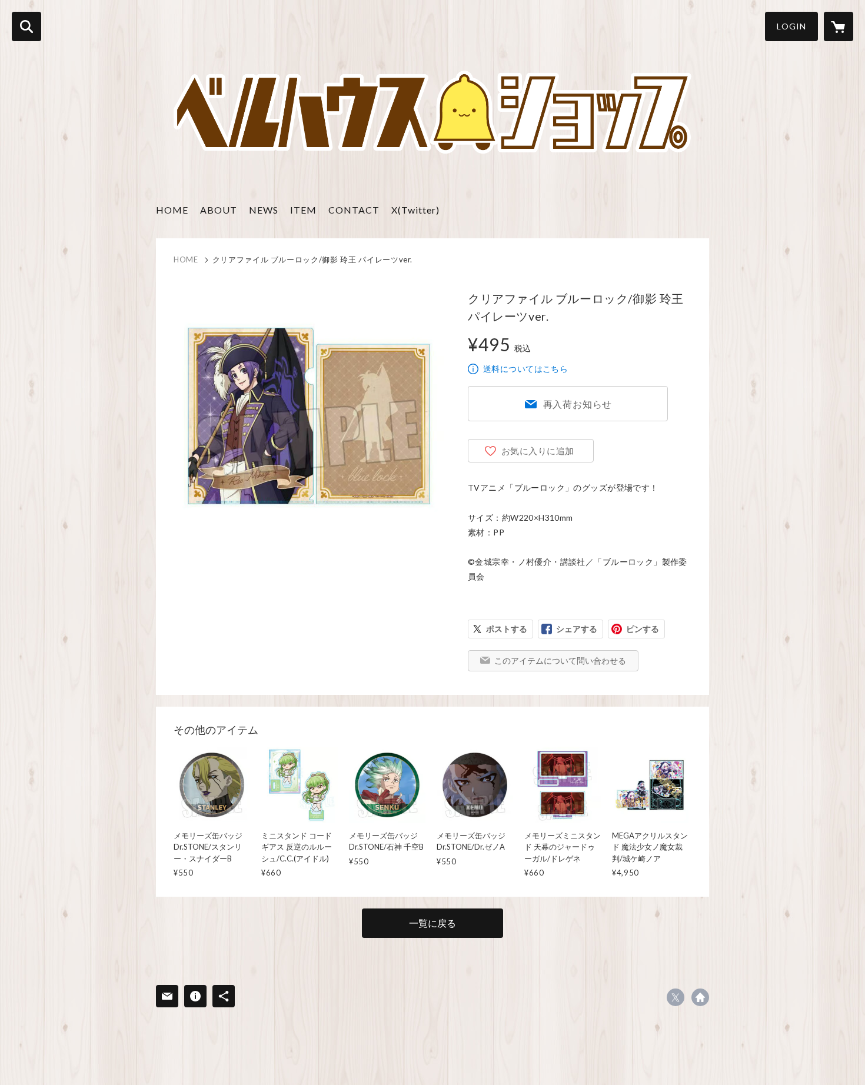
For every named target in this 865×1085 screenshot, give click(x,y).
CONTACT (354, 209)
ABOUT (218, 209)
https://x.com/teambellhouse (675, 997)
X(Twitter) (415, 209)
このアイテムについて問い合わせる (560, 660)
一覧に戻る (432, 922)
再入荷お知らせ (578, 404)
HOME (172, 209)
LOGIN (791, 26)
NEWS (263, 209)
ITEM (303, 209)
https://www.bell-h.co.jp (700, 997)
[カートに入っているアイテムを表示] (838, 26)
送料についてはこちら (525, 369)
